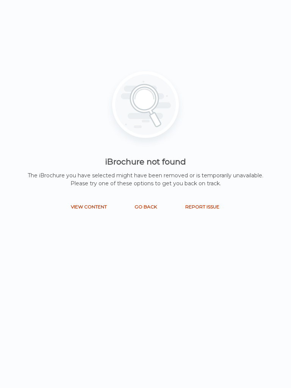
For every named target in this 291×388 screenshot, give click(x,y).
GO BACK (146, 207)
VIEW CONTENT (89, 207)
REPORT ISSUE (202, 207)
